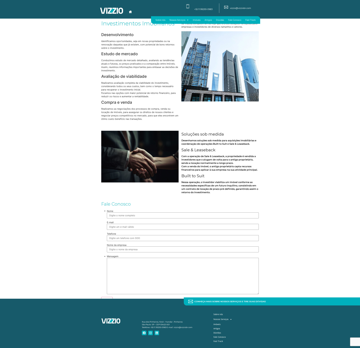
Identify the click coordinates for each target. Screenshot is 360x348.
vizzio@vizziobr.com (240, 8)
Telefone (111, 234)
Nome (110, 211)
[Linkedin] (157, 333)
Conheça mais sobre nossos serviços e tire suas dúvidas (230, 301)
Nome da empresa (116, 245)
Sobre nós (160, 20)
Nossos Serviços (177, 20)
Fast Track (250, 20)
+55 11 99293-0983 (203, 9)
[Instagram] (150, 333)
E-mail (110, 222)
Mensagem (112, 256)
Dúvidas (220, 20)
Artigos (208, 20)
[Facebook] (144, 333)
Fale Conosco (234, 20)
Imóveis (197, 20)
